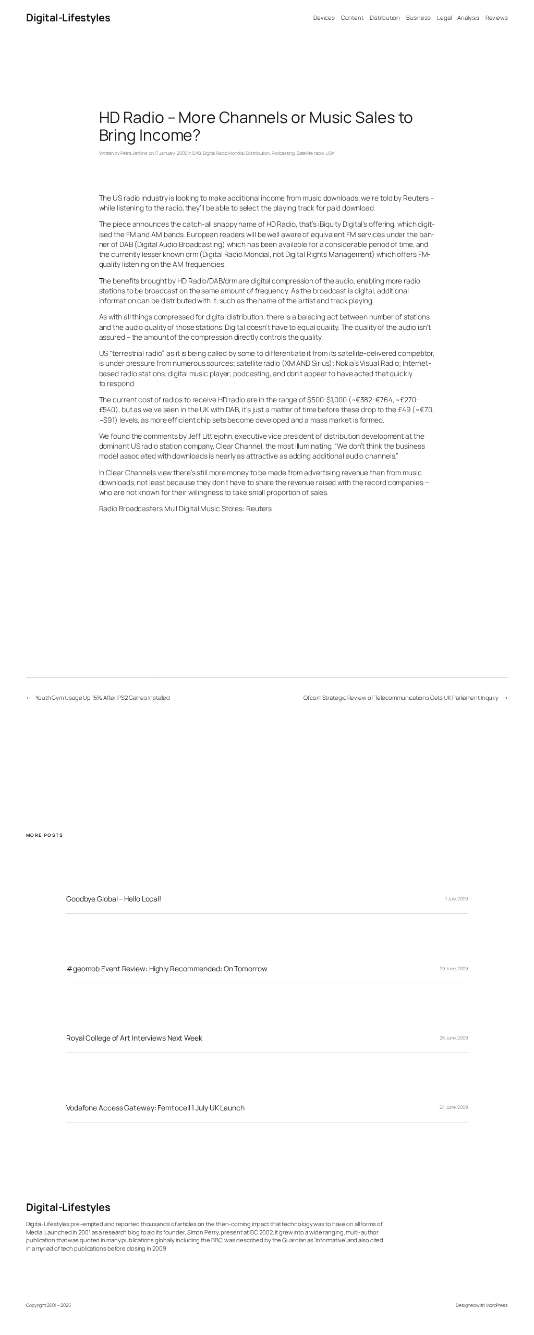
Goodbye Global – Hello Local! (113, 899)
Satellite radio (310, 153)
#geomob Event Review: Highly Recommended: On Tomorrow (167, 968)
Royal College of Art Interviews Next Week (134, 1038)
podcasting (251, 373)
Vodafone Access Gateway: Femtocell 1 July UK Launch (155, 1107)
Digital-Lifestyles (68, 17)
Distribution (258, 153)
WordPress (497, 1305)
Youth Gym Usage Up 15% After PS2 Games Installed (102, 697)
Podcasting (283, 153)
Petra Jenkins (134, 153)
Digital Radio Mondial (224, 153)
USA (330, 153)
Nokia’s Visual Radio (367, 363)
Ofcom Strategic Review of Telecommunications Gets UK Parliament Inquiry (401, 697)
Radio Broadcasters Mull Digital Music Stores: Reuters (185, 508)
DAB (196, 153)
